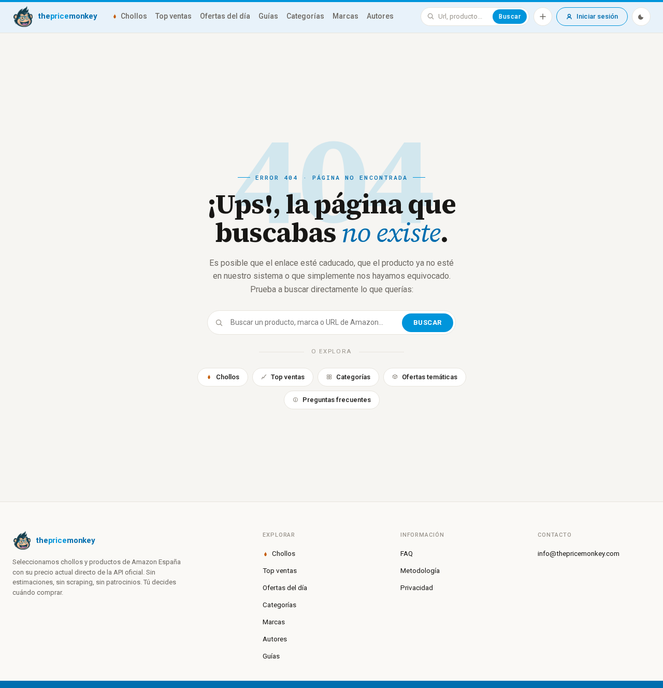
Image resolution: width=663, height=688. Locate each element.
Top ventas (173, 16)
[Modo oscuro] (641, 16)
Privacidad (416, 587)
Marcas (345, 16)
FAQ (406, 553)
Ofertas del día (225, 16)
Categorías (305, 16)
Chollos (134, 16)
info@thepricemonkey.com (578, 553)
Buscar (510, 16)
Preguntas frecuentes (336, 400)
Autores (380, 16)
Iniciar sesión (597, 16)
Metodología (420, 570)
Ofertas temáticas (429, 377)
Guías (268, 16)
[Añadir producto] (543, 16)
